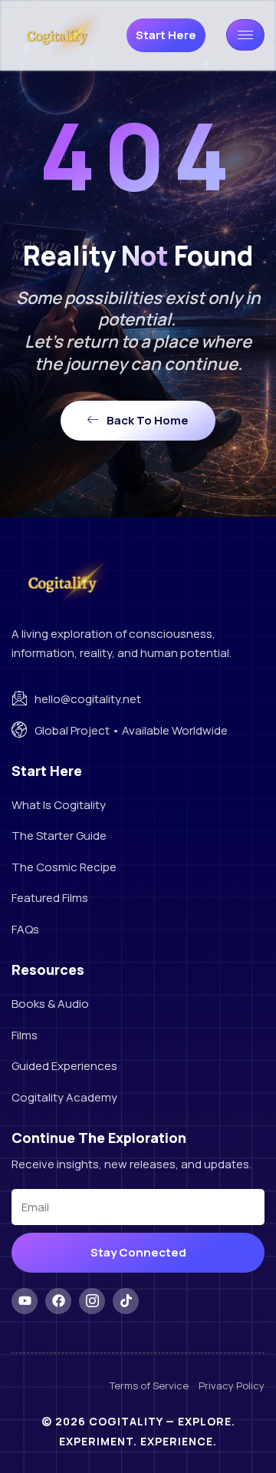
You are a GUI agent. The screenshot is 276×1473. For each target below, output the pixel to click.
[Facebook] (58, 1301)
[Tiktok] (126, 1301)
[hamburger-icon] (245, 35)
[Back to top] (234, 1431)
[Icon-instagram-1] (92, 1301)
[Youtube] (25, 1301)
